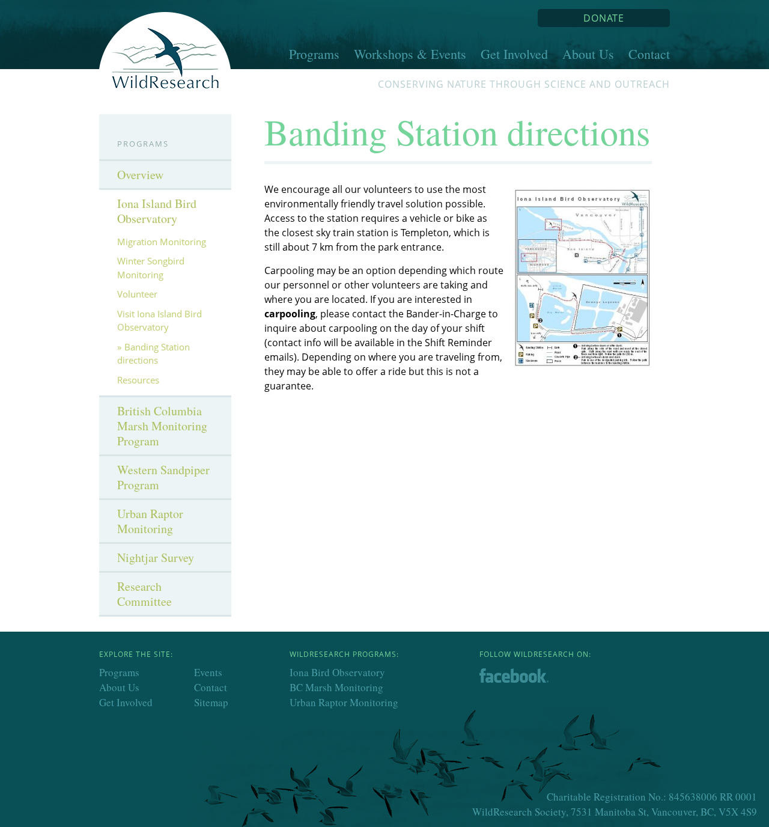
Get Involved (514, 54)
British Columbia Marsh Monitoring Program (162, 426)
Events (208, 672)
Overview (140, 174)
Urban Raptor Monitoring (150, 521)
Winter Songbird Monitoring (150, 268)
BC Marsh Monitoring (336, 687)
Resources (138, 380)
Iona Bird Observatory (337, 672)
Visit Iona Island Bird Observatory (159, 321)
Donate (603, 18)
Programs (314, 54)
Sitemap (211, 702)
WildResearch (165, 45)
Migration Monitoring (161, 242)
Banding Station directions (153, 354)
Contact (649, 54)
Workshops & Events (410, 54)
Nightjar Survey (155, 557)
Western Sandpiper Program (163, 477)
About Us (588, 54)
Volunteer (137, 294)
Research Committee (144, 593)
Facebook (521, 677)
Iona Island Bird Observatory (156, 211)
